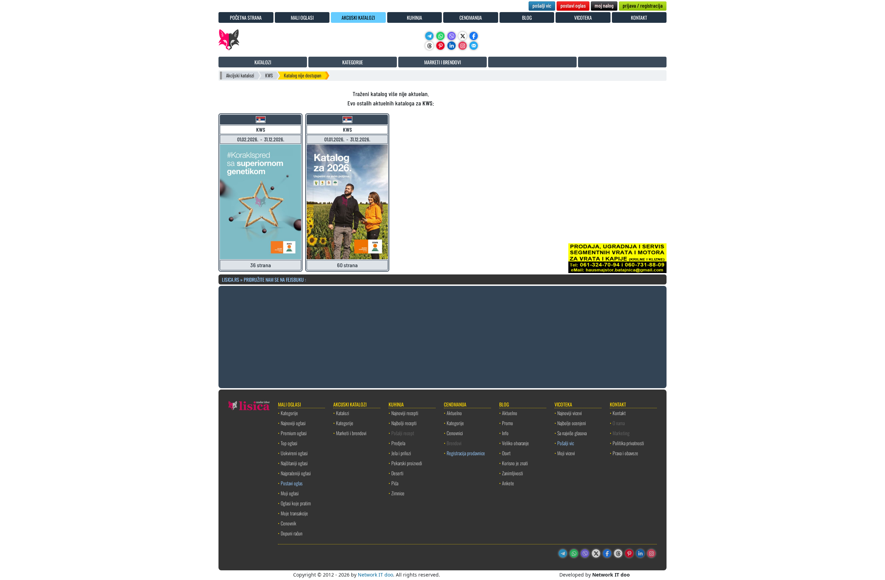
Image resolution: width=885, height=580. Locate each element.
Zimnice (397, 493)
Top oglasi (289, 443)
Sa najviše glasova (572, 433)
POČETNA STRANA (246, 17)
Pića (394, 483)
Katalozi (342, 413)
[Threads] (429, 45)
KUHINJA (414, 17)
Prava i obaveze (625, 453)
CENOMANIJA (470, 17)
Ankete (508, 483)
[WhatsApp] (440, 36)
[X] (462, 36)
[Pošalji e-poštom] (473, 45)
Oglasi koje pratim (296, 503)
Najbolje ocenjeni (571, 423)
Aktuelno (454, 413)
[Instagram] (462, 45)
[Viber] (451, 36)
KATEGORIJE (352, 62)
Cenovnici (455, 433)
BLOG (527, 17)
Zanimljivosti (512, 473)
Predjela (398, 443)
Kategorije (289, 413)
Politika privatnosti (628, 443)
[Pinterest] (440, 45)
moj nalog (604, 5)
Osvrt (506, 453)
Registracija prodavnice (466, 453)
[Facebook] (473, 36)
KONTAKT (639, 17)
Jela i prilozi (401, 453)
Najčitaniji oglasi (294, 463)
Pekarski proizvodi (406, 463)
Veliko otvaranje (515, 443)
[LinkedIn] (451, 45)
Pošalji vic (565, 443)
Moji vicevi (566, 453)
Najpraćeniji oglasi (296, 473)
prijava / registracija (643, 5)
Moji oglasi (290, 493)
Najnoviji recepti (404, 413)
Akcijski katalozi (240, 75)
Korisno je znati (515, 463)
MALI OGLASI (302, 17)
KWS (269, 75)
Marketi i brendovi (351, 433)
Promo (507, 423)
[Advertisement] (442, 336)
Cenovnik (288, 523)
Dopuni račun (291, 533)
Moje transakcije (294, 513)
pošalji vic (541, 5)
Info (505, 433)
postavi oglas (573, 5)
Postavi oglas (291, 483)
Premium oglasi (294, 433)
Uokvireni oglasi (294, 453)
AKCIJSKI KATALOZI (358, 17)
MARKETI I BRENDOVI (442, 62)
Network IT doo (375, 574)
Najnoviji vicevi (569, 413)
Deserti (397, 473)
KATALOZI (262, 62)
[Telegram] (429, 36)
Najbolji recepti (404, 423)
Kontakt (619, 413)
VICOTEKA (583, 17)
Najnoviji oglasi (293, 423)
